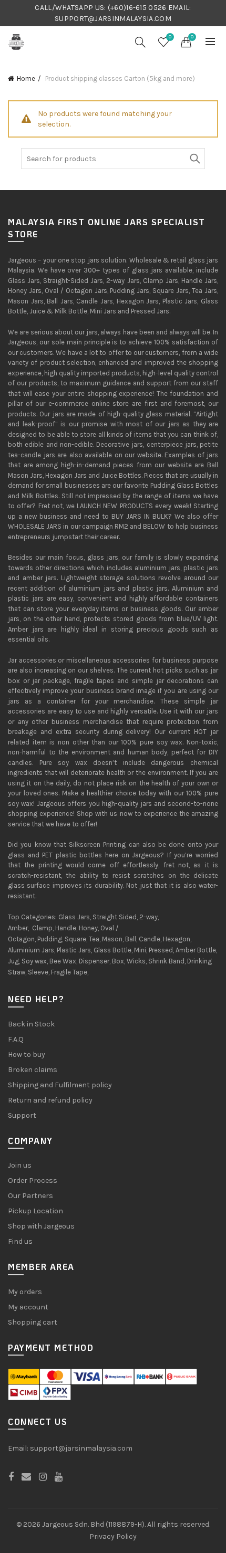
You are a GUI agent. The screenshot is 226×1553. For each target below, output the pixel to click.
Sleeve (38, 972)
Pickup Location (35, 1210)
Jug (13, 961)
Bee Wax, (63, 961)
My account (28, 1307)
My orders (25, 1291)
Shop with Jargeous (41, 1226)
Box (118, 961)
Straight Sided (115, 917)
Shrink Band (166, 961)
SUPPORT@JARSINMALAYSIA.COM (113, 18)
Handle (65, 928)
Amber (18, 928)
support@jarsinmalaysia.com (81, 1448)
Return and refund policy (50, 1100)
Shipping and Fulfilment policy (60, 1084)
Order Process (32, 1180)
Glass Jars (74, 917)
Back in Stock (31, 1024)
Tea (94, 939)
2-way (148, 917)
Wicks (136, 961)
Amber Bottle (196, 950)
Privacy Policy (113, 1536)
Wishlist (170, 37)
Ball (130, 939)
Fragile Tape (69, 972)
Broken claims (32, 1069)
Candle (149, 939)
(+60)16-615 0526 (137, 7)
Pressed (161, 950)
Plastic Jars (74, 950)
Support (22, 1115)
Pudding (49, 939)
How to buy (26, 1054)
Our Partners (30, 1195)
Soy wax (34, 961)
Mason (112, 939)
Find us (20, 1241)
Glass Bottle (112, 950)
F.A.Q (16, 1039)
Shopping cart (32, 1322)
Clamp (42, 928)
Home (26, 78)
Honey (88, 928)
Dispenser (94, 961)
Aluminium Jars (31, 950)
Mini (140, 950)
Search (194, 158)
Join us (20, 1165)
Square (75, 939)
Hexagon (176, 939)
